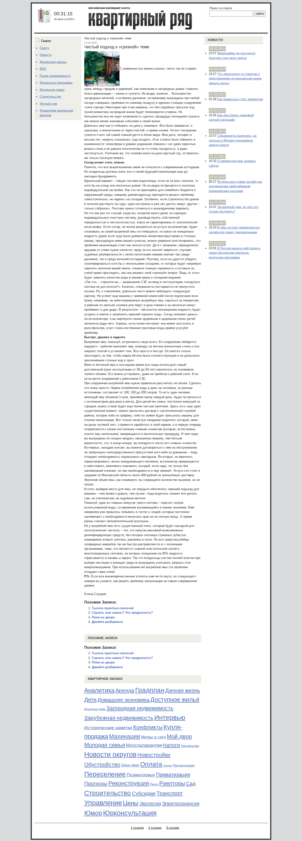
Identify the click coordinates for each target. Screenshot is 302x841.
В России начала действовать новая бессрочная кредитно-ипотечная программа (234, 252)
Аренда (124, 690)
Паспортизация (183, 765)
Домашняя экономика (123, 700)
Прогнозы (95, 784)
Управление (103, 803)
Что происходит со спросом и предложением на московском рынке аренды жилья (235, 78)
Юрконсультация (130, 813)
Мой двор (179, 736)
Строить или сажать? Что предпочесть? (122, 612)
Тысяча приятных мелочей (113, 608)
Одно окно (130, 765)
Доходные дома (94, 709)
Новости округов (110, 754)
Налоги (171, 745)
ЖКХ (43, 69)
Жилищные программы (56, 82)
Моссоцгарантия (144, 745)
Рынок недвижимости (55, 76)
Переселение (105, 774)
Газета (44, 48)
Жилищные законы (53, 62)
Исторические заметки (108, 727)
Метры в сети (153, 737)
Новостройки (153, 755)
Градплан (149, 690)
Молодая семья (104, 745)
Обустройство (102, 765)
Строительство (107, 793)
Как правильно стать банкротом (240, 99)
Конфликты (148, 727)
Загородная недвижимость (139, 708)
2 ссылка (154, 827)
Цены (130, 803)
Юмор (93, 813)
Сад (191, 784)
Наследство (190, 746)
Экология (150, 803)
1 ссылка (137, 827)
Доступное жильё (174, 699)
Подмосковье (141, 774)
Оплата (151, 764)
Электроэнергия (180, 803)
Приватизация (173, 775)
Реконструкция (128, 783)
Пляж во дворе (103, 617)
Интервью (169, 717)
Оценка (167, 765)
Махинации (124, 736)
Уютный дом (48, 103)
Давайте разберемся (107, 622)
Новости (215, 40)
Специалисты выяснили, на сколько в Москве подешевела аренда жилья (232, 140)
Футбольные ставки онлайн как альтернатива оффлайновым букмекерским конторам (235, 186)
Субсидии (143, 793)
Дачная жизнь (182, 690)
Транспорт (169, 793)
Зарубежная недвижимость (118, 718)
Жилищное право (52, 90)
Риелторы (172, 783)
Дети (90, 699)
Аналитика (99, 690)
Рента (154, 784)
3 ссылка (172, 827)
